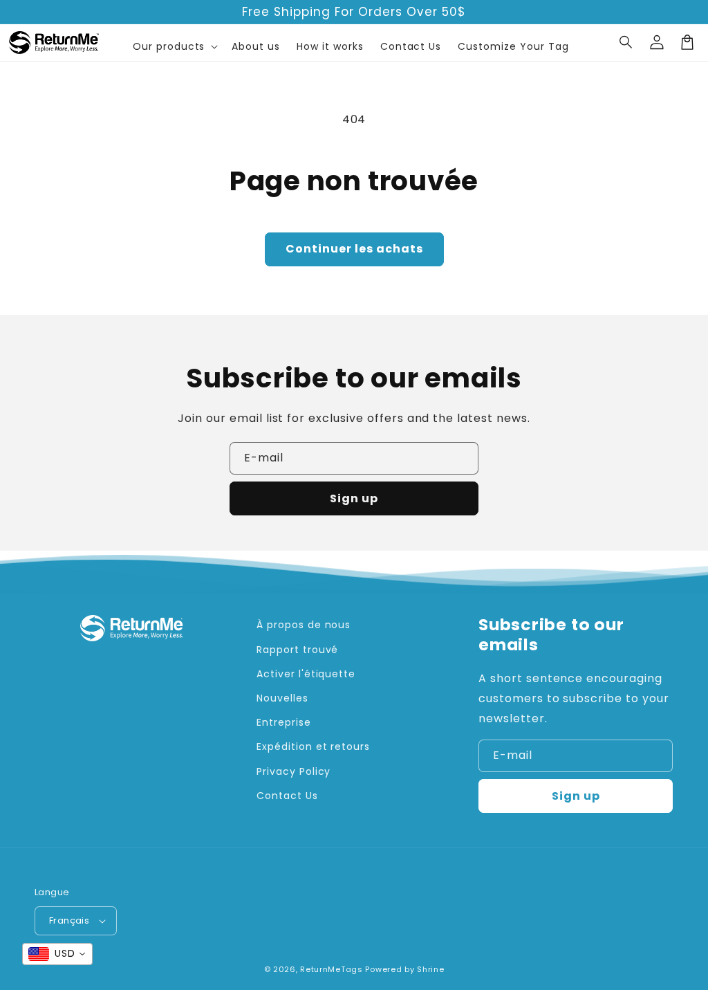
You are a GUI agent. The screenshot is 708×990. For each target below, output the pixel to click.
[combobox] (57, 954)
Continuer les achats (354, 249)
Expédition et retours (313, 746)
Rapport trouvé (297, 650)
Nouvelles (282, 698)
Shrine (430, 969)
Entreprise (284, 722)
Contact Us (287, 796)
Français (69, 920)
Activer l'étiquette (306, 674)
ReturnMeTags (331, 969)
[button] (626, 42)
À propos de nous (304, 625)
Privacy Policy (293, 771)
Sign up (354, 498)
